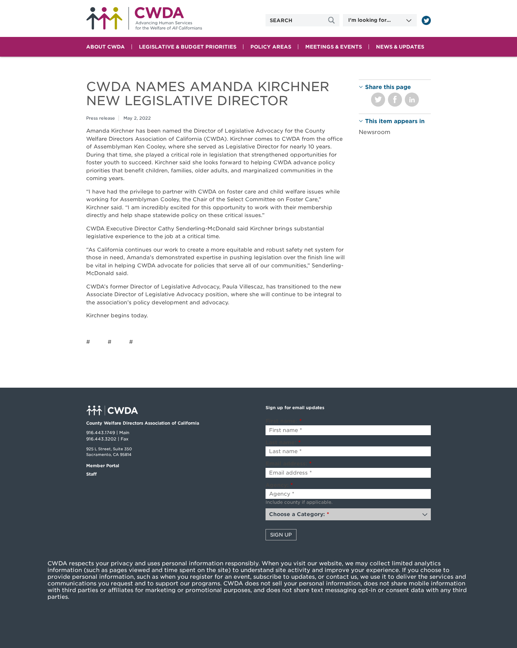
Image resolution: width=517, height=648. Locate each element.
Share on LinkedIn (412, 100)
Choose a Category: (299, 514)
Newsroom (374, 132)
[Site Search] (332, 20)
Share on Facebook (395, 100)
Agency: (279, 485)
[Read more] (426, 20)
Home (144, 18)
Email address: (289, 463)
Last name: (283, 442)
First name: (284, 421)
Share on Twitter (378, 100)
